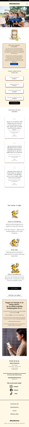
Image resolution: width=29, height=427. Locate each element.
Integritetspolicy (14, 407)
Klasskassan (14, 4)
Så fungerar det (14, 403)
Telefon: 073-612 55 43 (14, 363)
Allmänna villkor (14, 414)
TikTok (15, 393)
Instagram (16, 386)
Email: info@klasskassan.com (14, 377)
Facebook (16, 390)
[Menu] (27, 4)
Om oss (14, 410)
